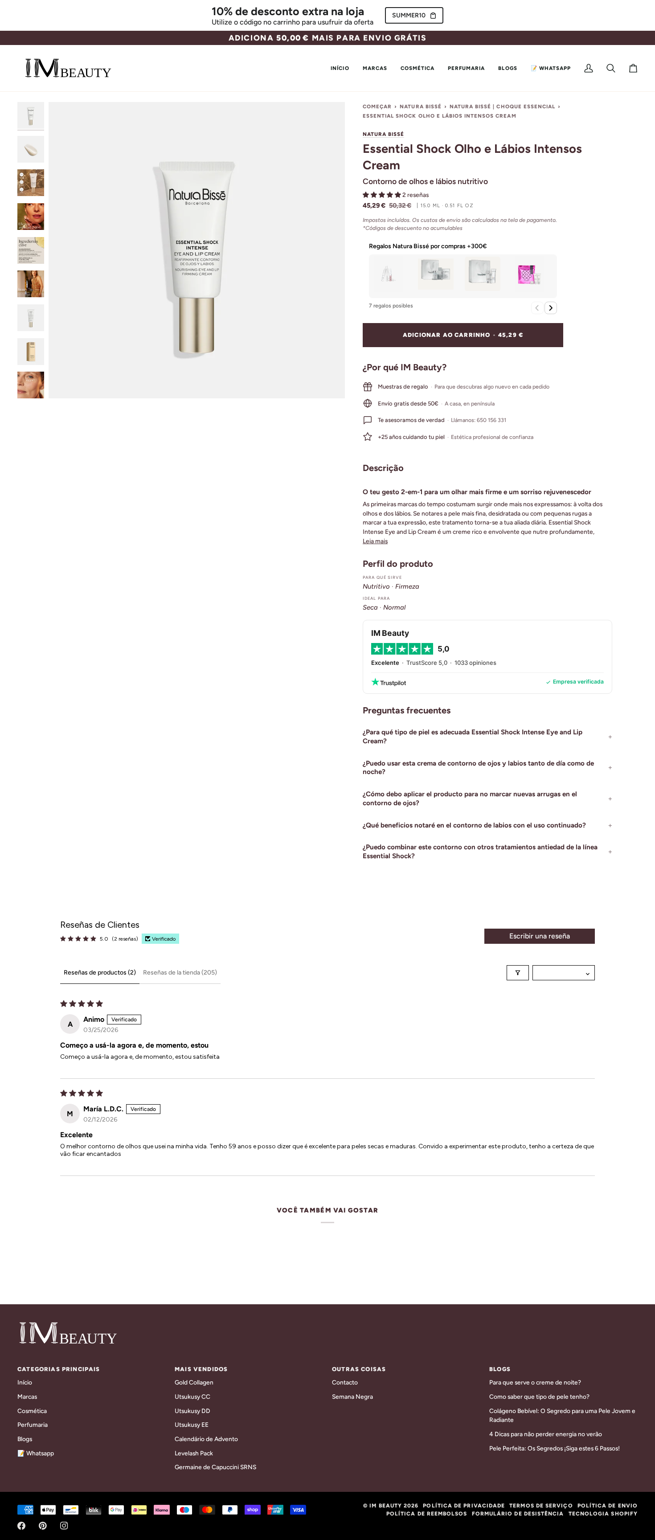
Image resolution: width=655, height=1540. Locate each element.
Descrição (383, 468)
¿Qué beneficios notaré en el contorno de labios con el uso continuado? (474, 825)
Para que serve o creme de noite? (535, 1382)
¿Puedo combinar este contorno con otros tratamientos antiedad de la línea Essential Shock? (480, 851)
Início (24, 1382)
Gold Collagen (194, 1382)
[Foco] (197, 250)
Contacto (345, 1382)
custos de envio (440, 220)
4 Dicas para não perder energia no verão (545, 1434)
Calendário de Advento (206, 1438)
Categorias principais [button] (58, 1369)
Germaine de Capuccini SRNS (215, 1466)
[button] (375, 68)
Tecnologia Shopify (603, 1514)
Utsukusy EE (192, 1424)
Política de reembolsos (426, 1514)
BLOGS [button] (500, 1369)
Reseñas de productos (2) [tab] (100, 972)
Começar (377, 106)
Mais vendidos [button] (201, 1369)
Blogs (24, 1438)
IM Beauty (385, 1506)
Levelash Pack (194, 1453)
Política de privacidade (464, 1506)
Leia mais (375, 541)
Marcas (27, 1396)
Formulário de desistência (518, 1514)
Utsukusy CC (192, 1396)
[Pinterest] (43, 1526)
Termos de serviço (541, 1506)
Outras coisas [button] (359, 1369)
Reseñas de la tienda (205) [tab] (180, 972)
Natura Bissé (420, 106)
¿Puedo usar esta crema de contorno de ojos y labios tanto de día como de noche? (478, 767)
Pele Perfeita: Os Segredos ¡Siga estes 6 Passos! (554, 1448)
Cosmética (32, 1410)
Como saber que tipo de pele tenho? (539, 1396)
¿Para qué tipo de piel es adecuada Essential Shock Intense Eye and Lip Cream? (472, 736)
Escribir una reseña (539, 936)
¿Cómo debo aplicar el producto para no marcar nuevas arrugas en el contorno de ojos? (470, 798)
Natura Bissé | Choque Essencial (502, 106)
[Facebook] (21, 1526)
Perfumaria (32, 1424)
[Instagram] (64, 1526)
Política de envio (607, 1506)
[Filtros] (518, 972)
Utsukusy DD (192, 1410)
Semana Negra (352, 1396)
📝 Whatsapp (35, 1453)
